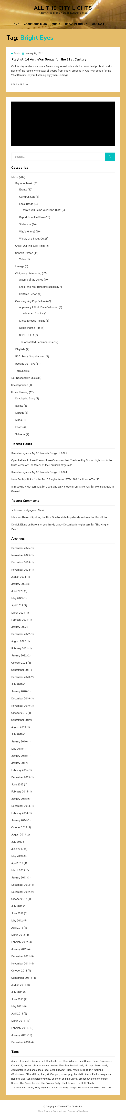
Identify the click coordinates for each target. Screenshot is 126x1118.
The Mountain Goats (22, 1087)
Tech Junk (21, 370)
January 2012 (19, 949)
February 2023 (19, 619)
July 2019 (17, 734)
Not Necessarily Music (24, 377)
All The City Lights (63, 8)
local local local (46, 1069)
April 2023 (17, 605)
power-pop (67, 1074)
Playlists (20, 349)
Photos (19, 427)
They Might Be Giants (46, 1087)
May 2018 (17, 748)
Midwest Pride (63, 1069)
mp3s (76, 1069)
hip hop (89, 1065)
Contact (98, 24)
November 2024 (20, 569)
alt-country (25, 1061)
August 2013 (18, 834)
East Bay (64, 1065)
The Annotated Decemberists (36, 342)
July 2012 (17, 906)
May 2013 (17, 856)
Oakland (98, 1069)
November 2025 (20, 555)
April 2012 (17, 927)
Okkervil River (33, 1074)
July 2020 (17, 684)
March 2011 (18, 1020)
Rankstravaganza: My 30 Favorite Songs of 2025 (39, 453)
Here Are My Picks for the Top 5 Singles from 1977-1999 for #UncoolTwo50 (55, 479)
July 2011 (17, 992)
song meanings (99, 1078)
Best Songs (85, 1061)
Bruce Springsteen (102, 1061)
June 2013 (17, 849)
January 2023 (19, 626)
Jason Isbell (100, 1065)
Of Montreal (17, 1074)
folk (81, 1065)
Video (22, 259)
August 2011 (18, 985)
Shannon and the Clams (64, 1078)
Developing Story (25, 398)
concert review (50, 1065)
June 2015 (17, 784)
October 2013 (19, 827)
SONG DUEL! (26, 335)
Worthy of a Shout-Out (31, 238)
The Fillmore (68, 1083)
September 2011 (21, 977)
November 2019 (20, 705)
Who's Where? (27, 231)
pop (57, 1074)
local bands (30, 1069)
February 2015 (19, 791)
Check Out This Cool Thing (30, 245)
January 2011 (19, 1035)
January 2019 (19, 741)
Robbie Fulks (18, 1078)
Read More (17, 84)
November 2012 (20, 892)
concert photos (32, 1065)
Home (15, 24)
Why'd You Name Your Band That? (42, 210)
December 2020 (20, 677)
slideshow (84, 1078)
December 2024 (20, 562)
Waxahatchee (85, 1087)
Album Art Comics (33, 313)
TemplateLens (59, 1111)
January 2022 (19, 655)
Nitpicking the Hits (29, 327)
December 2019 (20, 698)
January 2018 (19, 755)
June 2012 (17, 913)
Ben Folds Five (54, 1061)
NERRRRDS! (86, 1069)
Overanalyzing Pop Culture (30, 301)
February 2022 (19, 648)
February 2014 (19, 813)
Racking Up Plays (25, 363)
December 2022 (20, 634)
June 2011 (17, 999)
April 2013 (17, 863)
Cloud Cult (16, 1065)
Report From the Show (32, 217)
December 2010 (20, 1042)
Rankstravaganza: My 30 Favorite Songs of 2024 (39, 472)
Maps (18, 419)
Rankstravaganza (101, 1074)
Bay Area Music (24, 183)
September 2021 (21, 669)
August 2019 (18, 727)
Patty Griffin (47, 1074)
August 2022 (18, 641)
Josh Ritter (17, 1069)
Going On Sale (27, 196)
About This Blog (35, 24)
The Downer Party (50, 1083)
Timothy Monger (68, 1087)
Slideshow (25, 224)
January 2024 (19, 583)
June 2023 (17, 591)
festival (74, 1065)
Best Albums (70, 1061)
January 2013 (19, 877)
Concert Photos (24, 253)
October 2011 (19, 970)
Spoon (14, 1083)
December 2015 (20, 777)
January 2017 (19, 763)
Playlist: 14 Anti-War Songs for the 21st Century (49, 59)
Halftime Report (28, 294)
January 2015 (19, 798)
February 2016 (19, 770)
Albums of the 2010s (31, 279)
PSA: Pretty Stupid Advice (30, 356)
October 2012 (19, 899)
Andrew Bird (38, 1061)
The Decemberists (30, 1083)
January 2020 (19, 691)
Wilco (97, 1087)
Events (23, 189)
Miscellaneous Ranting (32, 320)
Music (56, 24)
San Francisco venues (38, 1078)
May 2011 (17, 1006)
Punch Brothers (82, 1074)
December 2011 (20, 956)
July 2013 (17, 841)
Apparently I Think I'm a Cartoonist (38, 307)
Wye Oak (106, 1087)
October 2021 (19, 662)
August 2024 (18, 576)
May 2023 (17, 598)
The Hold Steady (85, 1083)
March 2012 (18, 934)
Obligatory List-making (28, 273)
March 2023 (18, 612)
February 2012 (19, 942)
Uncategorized (19, 385)
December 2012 (20, 884)
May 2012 (17, 920)
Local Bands (26, 204)
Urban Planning (76, 24)
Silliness (20, 434)
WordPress (83, 1111)
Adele (14, 1061)
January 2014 (19, 820)
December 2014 (20, 806)
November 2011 (20, 963)
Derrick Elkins (19, 524)
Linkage (19, 266)
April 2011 (17, 1013)
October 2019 (19, 712)
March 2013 (18, 870)
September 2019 (21, 720)
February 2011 (19, 1028)
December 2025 (20, 548)
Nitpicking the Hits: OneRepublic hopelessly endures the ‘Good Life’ (68, 517)
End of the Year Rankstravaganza (38, 286)
